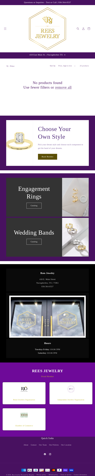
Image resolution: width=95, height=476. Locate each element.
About (26, 445)
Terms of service (65, 474)
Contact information (80, 474)
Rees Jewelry (16, 475)
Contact (34, 445)
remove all (63, 87)
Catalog (34, 206)
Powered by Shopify (27, 475)
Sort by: (53, 66)
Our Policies (54, 445)
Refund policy (53, 474)
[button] (5, 28)
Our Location (66, 445)
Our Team (43, 445)
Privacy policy (41, 474)
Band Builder (47, 157)
